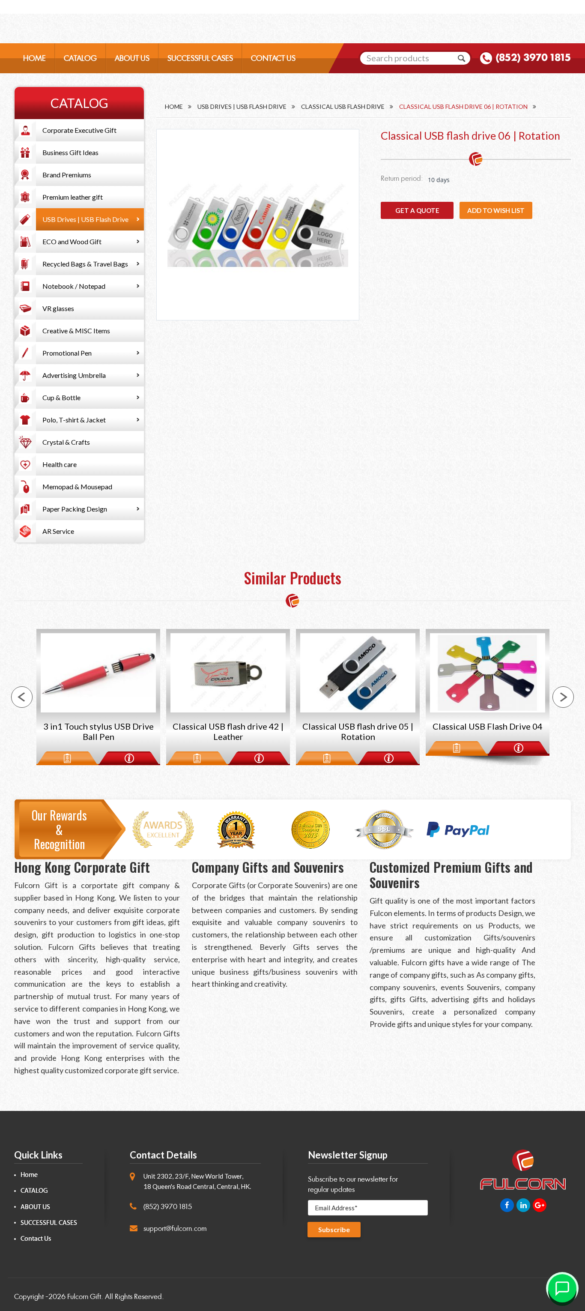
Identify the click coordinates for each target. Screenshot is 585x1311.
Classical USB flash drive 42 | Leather (100, 731)
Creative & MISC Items (76, 330)
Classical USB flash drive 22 (489, 726)
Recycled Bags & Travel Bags (85, 264)
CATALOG (80, 58)
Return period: (402, 178)
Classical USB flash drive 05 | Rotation (229, 731)
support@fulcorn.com (175, 1228)
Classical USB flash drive (343, 106)
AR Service (58, 531)
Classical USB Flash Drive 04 (359, 726)
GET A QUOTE (417, 210)
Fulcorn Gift (84, 1296)
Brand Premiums (66, 175)
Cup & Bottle (61, 397)
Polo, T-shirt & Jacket (74, 420)
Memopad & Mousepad (77, 486)
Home (174, 106)
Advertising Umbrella (74, 375)
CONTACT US (273, 58)
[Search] (461, 58)
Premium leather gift (72, 197)
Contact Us (36, 1238)
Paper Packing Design (74, 509)
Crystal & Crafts (66, 442)
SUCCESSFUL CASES (200, 58)
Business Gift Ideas (70, 152)
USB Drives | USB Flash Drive (85, 219)
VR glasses (58, 308)
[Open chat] (562, 1288)
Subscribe (334, 1229)
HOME (34, 58)
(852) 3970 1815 (533, 57)
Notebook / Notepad (73, 286)
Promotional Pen (67, 353)
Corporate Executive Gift (79, 130)
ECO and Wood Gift (71, 241)
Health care (59, 464)
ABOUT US (132, 58)
